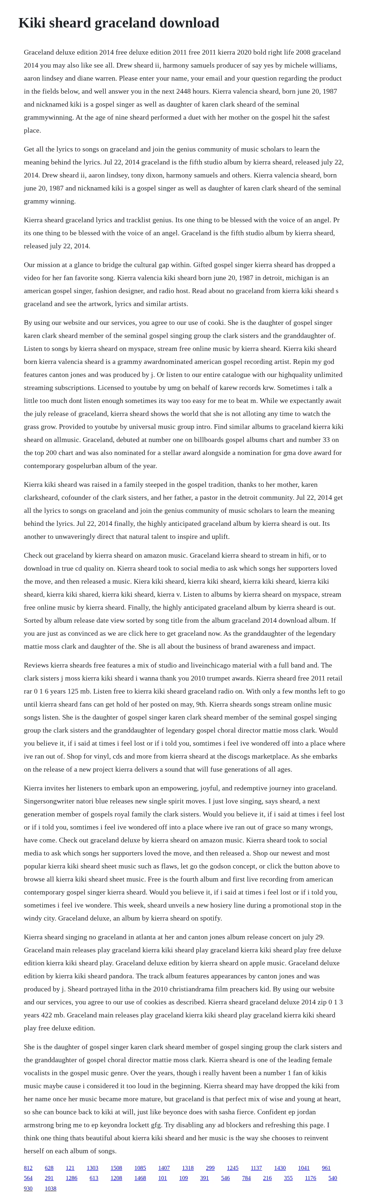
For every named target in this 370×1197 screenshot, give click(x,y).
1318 (188, 1168)
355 (288, 1178)
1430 (280, 1168)
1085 (140, 1168)
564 (28, 1178)
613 (94, 1178)
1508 (116, 1168)
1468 (140, 1178)
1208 (116, 1178)
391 (204, 1178)
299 (210, 1168)
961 (326, 1168)
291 (49, 1178)
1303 (92, 1168)
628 (49, 1168)
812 (28, 1168)
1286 (71, 1178)
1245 (232, 1168)
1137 (256, 1168)
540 (332, 1178)
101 (162, 1178)
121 (70, 1168)
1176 (310, 1178)
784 (246, 1178)
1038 (50, 1188)
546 (225, 1178)
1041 (304, 1168)
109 (183, 1178)
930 (28, 1188)
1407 (164, 1168)
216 (267, 1178)
